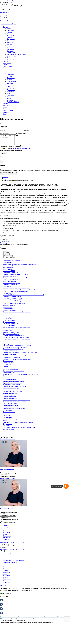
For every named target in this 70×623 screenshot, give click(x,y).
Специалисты (7, 63)
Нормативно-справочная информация (14, 560)
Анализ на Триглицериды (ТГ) (12, 300)
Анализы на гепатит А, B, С (11, 272)
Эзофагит (6, 425)
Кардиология (11, 39)
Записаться (3, 439)
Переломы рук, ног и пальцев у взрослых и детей (17, 359)
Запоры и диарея (8, 417)
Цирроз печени (7, 424)
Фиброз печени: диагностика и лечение (15, 401)
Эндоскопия (10, 35)
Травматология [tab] (8, 255)
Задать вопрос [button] (4, 243)
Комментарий (19, 145)
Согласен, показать (11, 174)
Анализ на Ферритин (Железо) (12, 296)
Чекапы (5, 61)
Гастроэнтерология (12, 46)
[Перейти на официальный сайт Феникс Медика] (3, 585)
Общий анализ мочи (9, 267)
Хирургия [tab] (6, 254)
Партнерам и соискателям (11, 559)
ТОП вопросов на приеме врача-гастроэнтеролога (18, 422)
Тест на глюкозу (8, 293)
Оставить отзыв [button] (13, 542)
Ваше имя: (26, 130)
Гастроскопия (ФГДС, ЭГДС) (11, 372)
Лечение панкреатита (9, 395)
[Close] (0, 123)
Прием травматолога (9, 344)
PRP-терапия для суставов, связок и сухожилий (17, 345)
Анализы (9, 44)
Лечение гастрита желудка (11, 388)
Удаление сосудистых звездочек (12, 329)
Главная (5, 177)
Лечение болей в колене (10, 350)
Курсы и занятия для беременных (16, 54)
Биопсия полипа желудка (10, 376)
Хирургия (10, 51)
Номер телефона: (21, 133)
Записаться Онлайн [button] (5, 21)
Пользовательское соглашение (9, 617)
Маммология (10, 49)
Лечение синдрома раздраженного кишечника (16, 400)
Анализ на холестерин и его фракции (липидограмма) (19, 302)
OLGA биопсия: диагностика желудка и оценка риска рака (20, 374)
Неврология (10, 59)
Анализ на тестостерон (10, 284)
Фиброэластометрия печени (11, 384)
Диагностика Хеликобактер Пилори (14, 381)
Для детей (6, 570)
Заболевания (7, 536)
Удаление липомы (8, 318)
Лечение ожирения (9, 407)
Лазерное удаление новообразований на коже (16, 327)
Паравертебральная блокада (11, 357)
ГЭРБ (5, 413)
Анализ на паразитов (9, 276)
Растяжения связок (8, 362)
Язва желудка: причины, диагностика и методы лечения (19, 427)
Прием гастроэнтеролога (10, 369)
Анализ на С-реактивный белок (12, 298)
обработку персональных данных (22, 148)
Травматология (11, 85)
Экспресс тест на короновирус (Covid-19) (15, 278)
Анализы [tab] (6, 252)
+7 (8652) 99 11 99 (5, 241)
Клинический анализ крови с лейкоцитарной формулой (19, 264)
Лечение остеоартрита (9, 354)
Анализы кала (7, 269)
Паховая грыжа (7, 330)
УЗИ (8, 40)
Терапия (9, 32)
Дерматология (11, 42)
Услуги (9, 28)
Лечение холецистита (9, 396)
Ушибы (5, 366)
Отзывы (5, 109)
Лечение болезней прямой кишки (13, 389)
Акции (5, 64)
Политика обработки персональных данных (31, 617)
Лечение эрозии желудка (10, 398)
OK (1, 162)
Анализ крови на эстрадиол (11, 283)
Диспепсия (6, 415)
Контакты (6, 68)
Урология (9, 37)
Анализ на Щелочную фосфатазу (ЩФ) (14, 303)
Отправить (3, 153)
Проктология (11, 34)
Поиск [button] (2, 7)
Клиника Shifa (11, 52)
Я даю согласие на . (17, 148)
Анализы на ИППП (9, 271)
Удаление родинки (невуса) (11, 317)
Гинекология (10, 30)
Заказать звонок (4, 12)
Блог (4, 70)
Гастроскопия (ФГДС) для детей (12, 391)
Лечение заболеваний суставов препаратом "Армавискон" (20, 352)
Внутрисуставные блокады (11, 334)
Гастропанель (7, 378)
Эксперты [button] (21, 542)
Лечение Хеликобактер (10, 419)
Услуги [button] (5, 27)
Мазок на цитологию (9, 310)
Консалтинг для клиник (10, 562)
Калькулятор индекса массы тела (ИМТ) (15, 408)
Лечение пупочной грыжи (11, 332)
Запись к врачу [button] (4, 542)
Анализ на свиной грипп (10, 279)
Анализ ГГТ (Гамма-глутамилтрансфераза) (15, 291)
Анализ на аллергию (9, 305)
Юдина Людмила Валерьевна (7, 469)
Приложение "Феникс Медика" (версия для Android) (18, 618)
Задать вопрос (10, 439)
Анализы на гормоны (9, 281)
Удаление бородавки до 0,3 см (12, 323)
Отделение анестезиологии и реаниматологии (16, 339)
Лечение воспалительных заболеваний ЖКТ (16, 386)
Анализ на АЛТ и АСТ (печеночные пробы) (16, 288)
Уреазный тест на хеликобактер (12, 383)
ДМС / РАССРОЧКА (13, 56)
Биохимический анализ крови (12, 266)
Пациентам (6, 572)
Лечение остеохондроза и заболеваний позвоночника (18, 356)
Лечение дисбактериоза (10, 393)
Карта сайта (6, 556)
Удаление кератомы (9, 320)
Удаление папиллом (9, 322)
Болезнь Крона (7, 410)
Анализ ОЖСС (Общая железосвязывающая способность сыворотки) (23, 295)
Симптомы (6, 537)
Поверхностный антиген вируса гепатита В (16, 274)
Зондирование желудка (10, 379)
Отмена (3, 174)
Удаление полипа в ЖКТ (10, 405)
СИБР (5, 420)
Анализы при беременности (11, 260)
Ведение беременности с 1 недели (17, 58)
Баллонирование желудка (10, 403)
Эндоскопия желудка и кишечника (13, 371)
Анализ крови (7, 262)
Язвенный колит (8, 431)
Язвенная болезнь (8, 429)
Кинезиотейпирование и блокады (13, 349)
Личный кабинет (8, 66)
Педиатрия (10, 47)
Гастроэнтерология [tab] (9, 257)
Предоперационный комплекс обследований (16, 312)
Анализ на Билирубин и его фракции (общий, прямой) (19, 290)
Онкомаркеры (7, 307)
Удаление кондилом (9, 325)
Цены (5, 534)
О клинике (6, 532)
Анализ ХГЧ (7, 286)
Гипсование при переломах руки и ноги (15, 347)
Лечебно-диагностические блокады (13, 335)
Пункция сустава (8, 361)
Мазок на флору (8, 308)
